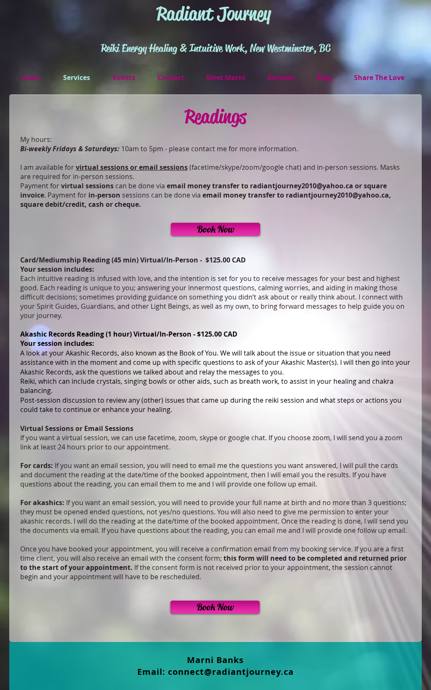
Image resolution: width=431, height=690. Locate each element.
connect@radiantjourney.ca (231, 671)
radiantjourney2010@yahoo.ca (301, 185)
